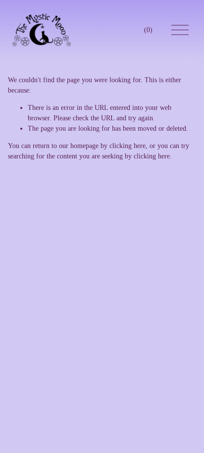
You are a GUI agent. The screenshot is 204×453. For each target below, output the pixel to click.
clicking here (127, 146)
